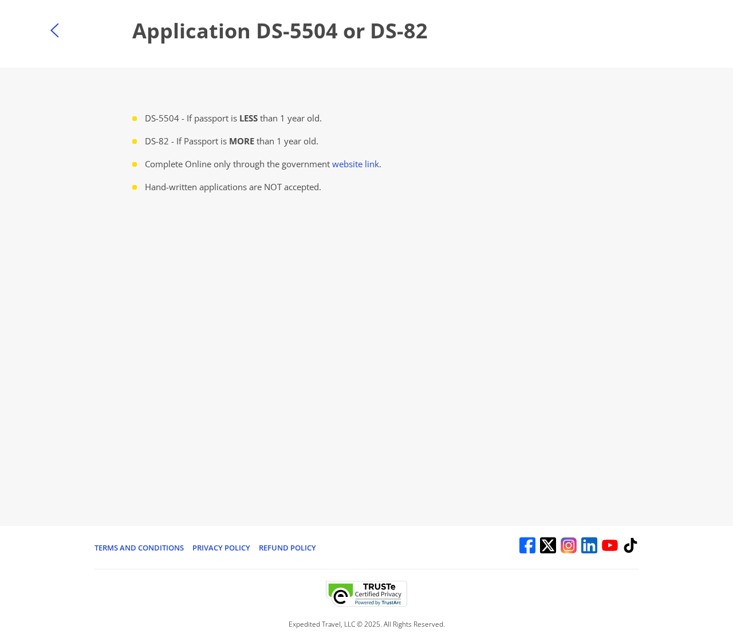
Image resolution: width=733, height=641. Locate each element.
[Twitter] (548, 547)
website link (355, 164)
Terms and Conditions (139, 547)
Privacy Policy (221, 547)
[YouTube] (610, 547)
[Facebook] (527, 547)
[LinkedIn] (589, 547)
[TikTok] (630, 547)
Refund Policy (287, 547)
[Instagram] (569, 547)
